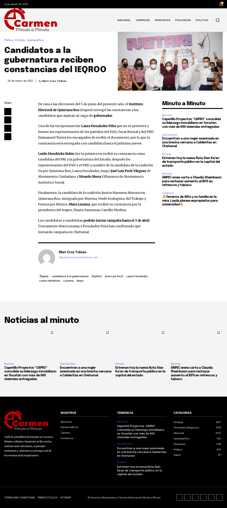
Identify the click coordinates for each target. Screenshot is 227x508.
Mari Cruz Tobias (54, 81)
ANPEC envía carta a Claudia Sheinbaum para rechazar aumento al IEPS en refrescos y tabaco (192, 181)
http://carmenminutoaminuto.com (78, 257)
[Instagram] (188, 497)
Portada (20, 40)
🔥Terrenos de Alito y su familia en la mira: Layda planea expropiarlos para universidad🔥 (190, 200)
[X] (7, 119)
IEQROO (97, 276)
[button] (217, 20)
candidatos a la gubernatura (70, 276)
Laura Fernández (137, 276)
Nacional (167, 115)
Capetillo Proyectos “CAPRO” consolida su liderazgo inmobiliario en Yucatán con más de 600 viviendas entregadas (191, 123)
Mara (80, 280)
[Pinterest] (7, 128)
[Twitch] (204, 497)
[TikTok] (196, 497)
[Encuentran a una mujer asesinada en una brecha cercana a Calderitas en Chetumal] (86, 344)
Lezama (68, 280)
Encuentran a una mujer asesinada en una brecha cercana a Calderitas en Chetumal (190, 142)
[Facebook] (7, 111)
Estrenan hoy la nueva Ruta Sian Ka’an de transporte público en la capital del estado (191, 162)
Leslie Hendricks (49, 280)
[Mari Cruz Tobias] (46, 257)
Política (8, 40)
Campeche (168, 193)
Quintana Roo (35, 40)
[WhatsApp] (7, 136)
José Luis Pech (114, 276)
